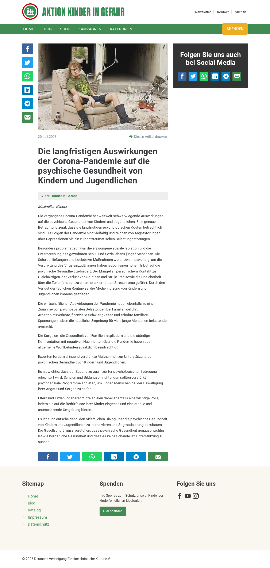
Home (28, 29)
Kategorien (121, 29)
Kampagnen (89, 29)
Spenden (235, 29)
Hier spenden (113, 511)
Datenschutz (38, 524)
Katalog (34, 510)
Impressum (37, 517)
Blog (47, 29)
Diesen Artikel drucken (150, 137)
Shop (65, 29)
